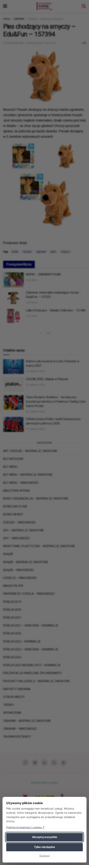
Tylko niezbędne (44, 847)
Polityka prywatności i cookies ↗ (25, 827)
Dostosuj (45, 855)
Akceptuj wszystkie (44, 837)
